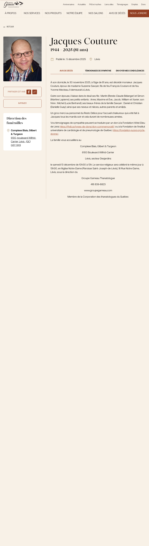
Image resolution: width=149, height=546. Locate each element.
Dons (143, 5)
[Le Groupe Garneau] (13, 4)
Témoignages (122, 5)
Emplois (135, 5)
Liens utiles (109, 5)
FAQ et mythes (95, 5)
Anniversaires (68, 5)
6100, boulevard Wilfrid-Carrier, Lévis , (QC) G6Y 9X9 (23, 142)
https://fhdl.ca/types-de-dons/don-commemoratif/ (87, 127)
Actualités (82, 5)
